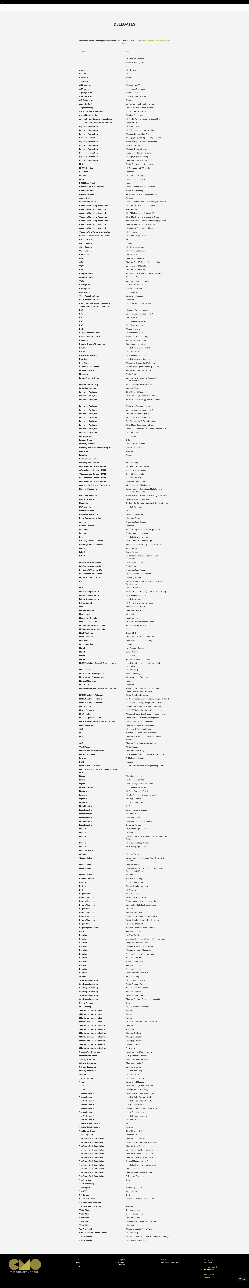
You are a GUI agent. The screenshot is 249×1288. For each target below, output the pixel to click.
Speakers (121, 1264)
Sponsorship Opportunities (171, 1262)
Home (77, 1262)
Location (78, 1267)
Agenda (121, 1262)
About (77, 1264)
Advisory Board (209, 1270)
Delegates (208, 1262)
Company (82, 51)
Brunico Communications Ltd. (238, 1283)
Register (207, 1277)
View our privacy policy (240, 1285)
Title (128, 51)
